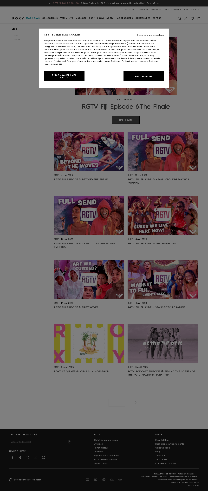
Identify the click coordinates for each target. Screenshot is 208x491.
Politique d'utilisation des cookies (128, 61)
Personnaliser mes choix (64, 76)
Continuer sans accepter (149, 35)
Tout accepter (144, 76)
